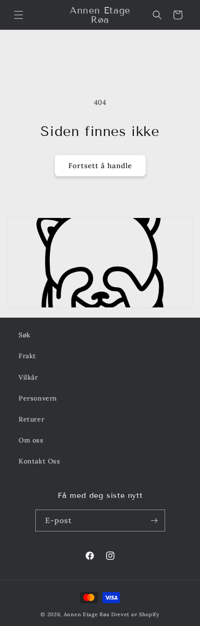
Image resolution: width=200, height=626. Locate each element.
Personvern (38, 398)
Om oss (31, 440)
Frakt (27, 356)
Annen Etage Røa (87, 614)
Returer (31, 419)
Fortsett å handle (100, 165)
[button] (18, 15)
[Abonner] (154, 520)
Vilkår (28, 377)
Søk (25, 335)
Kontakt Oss (39, 461)
